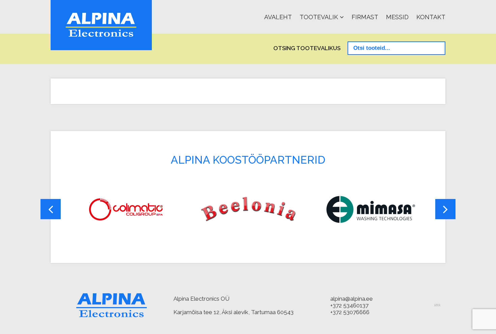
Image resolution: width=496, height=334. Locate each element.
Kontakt (430, 17)
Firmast (365, 17)
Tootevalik (319, 17)
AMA (437, 305)
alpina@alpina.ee (351, 298)
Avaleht (278, 17)
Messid (397, 17)
